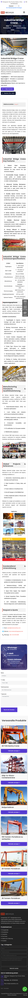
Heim (7, 26)
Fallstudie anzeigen (13, 751)
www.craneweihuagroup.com (16, 631)
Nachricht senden (9, 709)
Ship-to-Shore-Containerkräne (8, 776)
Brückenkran (7, 28)
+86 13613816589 (14, 634)
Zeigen (16, 104)
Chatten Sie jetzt (9, 93)
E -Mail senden (8, 89)
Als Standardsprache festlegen (14, 7)
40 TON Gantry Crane (10, 746)
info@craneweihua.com (13, 655)
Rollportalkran (8, 807)
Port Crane (4, 936)
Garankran (4, 934)
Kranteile (4, 940)
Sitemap (25, 995)
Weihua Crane (17, 26)
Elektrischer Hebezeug (7, 938)
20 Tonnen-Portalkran (11, 869)
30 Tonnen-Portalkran (11, 898)
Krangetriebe (5, 930)
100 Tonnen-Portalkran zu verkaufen (12, 838)
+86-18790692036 (12, 649)
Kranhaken (6, 988)
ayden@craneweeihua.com (14, 628)
